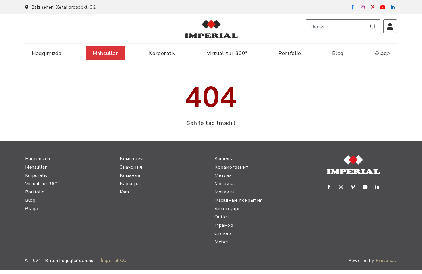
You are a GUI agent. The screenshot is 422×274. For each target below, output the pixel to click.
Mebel (221, 242)
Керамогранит (231, 167)
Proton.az (386, 260)
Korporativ (162, 53)
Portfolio (289, 53)
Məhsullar (105, 53)
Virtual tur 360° (227, 53)
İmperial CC (113, 260)
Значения (131, 167)
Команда (130, 175)
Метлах (223, 175)
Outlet (221, 217)
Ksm (124, 192)
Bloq (338, 53)
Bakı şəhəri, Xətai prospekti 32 (63, 7)
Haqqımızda (46, 53)
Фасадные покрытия (238, 200)
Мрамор (223, 225)
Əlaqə (382, 53)
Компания (131, 159)
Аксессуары (228, 209)
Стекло (222, 233)
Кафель (223, 159)
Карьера (130, 184)
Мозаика (224, 184)
